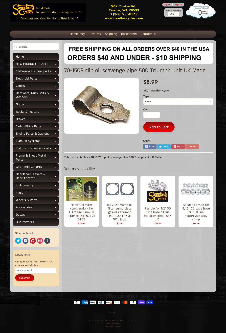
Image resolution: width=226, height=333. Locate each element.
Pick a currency (173, 10)
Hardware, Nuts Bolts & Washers (37, 95)
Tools (19, 192)
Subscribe (24, 278)
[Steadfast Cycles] (48, 12)
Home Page (78, 34)
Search (113, 312)
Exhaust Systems (37, 142)
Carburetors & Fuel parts (37, 72)
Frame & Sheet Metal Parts (37, 158)
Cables (37, 86)
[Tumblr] (47, 241)
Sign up (178, 4)
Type (146, 96)
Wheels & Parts (37, 201)
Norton (37, 105)
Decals (37, 215)
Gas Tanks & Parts (37, 168)
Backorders (129, 34)
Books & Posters (37, 112)
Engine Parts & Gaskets (37, 134)
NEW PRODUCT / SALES (37, 65)
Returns (95, 34)
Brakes (37, 120)
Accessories (37, 208)
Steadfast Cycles (112, 320)
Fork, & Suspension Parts (37, 149)
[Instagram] (40, 241)
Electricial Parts (37, 79)
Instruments (37, 186)
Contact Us (148, 34)
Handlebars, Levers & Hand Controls (37, 176)
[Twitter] (18, 241)
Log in (167, 4)
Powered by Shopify (113, 326)
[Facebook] (25, 241)
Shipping (111, 34)
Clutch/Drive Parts (37, 127)
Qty (145, 109)
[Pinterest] (33, 241)
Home (20, 56)
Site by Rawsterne (113, 323)
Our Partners (25, 222)
